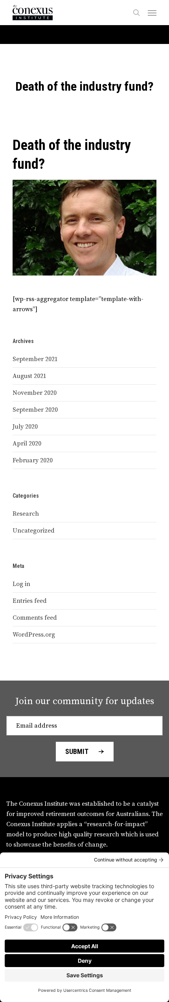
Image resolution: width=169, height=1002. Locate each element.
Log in (21, 584)
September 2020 (35, 410)
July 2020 (25, 427)
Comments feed (35, 618)
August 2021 (29, 376)
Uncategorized (34, 531)
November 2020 (35, 393)
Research (26, 514)
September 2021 (35, 359)
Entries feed (30, 601)
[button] (152, 12)
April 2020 (27, 443)
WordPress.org (34, 635)
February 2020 (33, 460)
